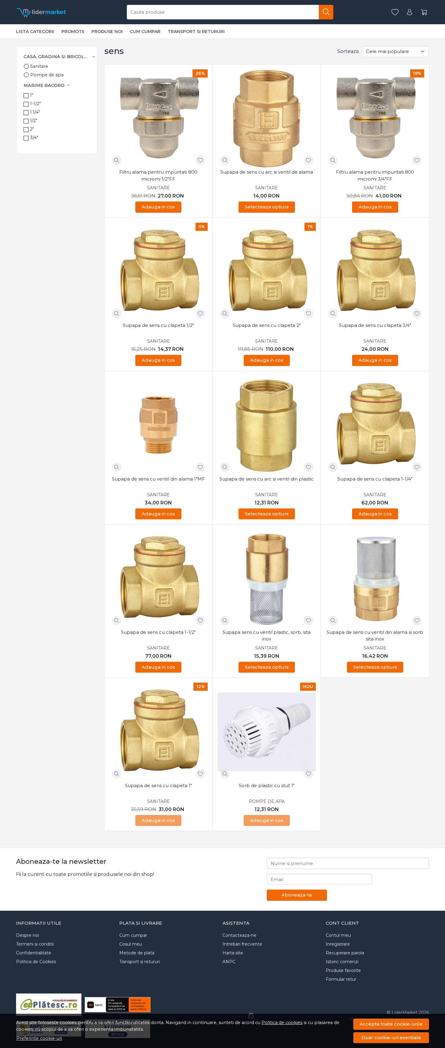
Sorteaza (348, 51)
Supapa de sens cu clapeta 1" (158, 785)
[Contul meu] (410, 12)
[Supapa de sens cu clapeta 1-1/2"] (158, 578)
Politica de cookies (282, 1022)
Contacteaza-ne (239, 935)
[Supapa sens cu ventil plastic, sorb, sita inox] (267, 578)
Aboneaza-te (297, 895)
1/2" (33, 120)
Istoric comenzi (342, 961)
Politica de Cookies (36, 961)
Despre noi (27, 935)
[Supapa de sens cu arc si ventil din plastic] (267, 425)
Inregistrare (338, 944)
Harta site (232, 953)
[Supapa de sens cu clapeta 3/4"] (375, 272)
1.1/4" (35, 112)
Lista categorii (35, 31)
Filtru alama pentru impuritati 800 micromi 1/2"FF (158, 175)
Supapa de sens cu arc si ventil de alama (266, 172)
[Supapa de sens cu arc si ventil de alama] (267, 118)
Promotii (72, 31)
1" (31, 95)
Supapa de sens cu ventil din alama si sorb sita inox (375, 635)
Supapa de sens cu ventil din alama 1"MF (158, 479)
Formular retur (341, 979)
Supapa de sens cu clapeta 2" (267, 325)
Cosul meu (130, 944)
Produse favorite (343, 970)
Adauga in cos (158, 207)
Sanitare (39, 66)
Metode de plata (136, 953)
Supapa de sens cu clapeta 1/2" (158, 325)
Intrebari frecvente (242, 944)
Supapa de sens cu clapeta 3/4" (375, 325)
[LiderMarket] (41, 12)
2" (32, 129)
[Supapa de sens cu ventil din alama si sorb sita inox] (375, 578)
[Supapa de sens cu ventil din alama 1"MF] (158, 425)
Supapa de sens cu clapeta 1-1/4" (375, 479)
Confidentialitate (33, 953)
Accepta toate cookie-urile (391, 1024)
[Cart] (424, 12)
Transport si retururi (196, 31)
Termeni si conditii (35, 944)
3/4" (34, 137)
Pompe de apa (47, 75)
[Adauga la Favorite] (200, 160)
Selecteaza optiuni (266, 207)
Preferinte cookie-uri (39, 1038)
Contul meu (338, 935)
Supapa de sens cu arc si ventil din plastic (266, 479)
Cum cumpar (145, 31)
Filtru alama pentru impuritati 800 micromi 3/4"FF (375, 175)
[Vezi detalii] (116, 160)
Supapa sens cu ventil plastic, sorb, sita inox (266, 635)
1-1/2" (35, 103)
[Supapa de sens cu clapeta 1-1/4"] (375, 425)
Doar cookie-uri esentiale (391, 1037)
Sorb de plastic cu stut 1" (267, 785)
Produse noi (107, 31)
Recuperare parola (345, 953)
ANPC (229, 961)
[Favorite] (395, 12)
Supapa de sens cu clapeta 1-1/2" (158, 632)
